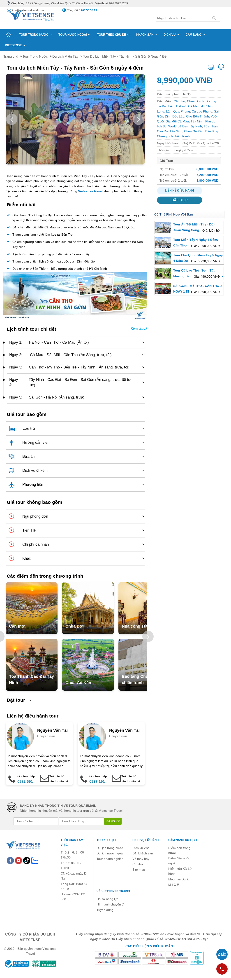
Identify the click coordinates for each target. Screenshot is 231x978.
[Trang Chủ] (31, 14)
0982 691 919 (25, 784)
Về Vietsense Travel (114, 891)
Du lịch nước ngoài (110, 853)
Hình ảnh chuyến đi (110, 904)
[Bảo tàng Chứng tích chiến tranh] (144, 665)
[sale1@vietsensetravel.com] (114, 776)
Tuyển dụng (105, 910)
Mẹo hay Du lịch (179, 879)
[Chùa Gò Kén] (88, 665)
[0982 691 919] (10, 776)
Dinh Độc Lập (174, 116)
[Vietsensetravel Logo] (22, 844)
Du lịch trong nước (110, 848)
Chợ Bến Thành (197, 116)
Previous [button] (11, 119)
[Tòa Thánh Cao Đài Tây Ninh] (32, 665)
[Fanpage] (10, 860)
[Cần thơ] (32, 608)
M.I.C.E (173, 885)
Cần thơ (17, 626)
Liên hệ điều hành (179, 190)
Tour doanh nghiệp (110, 859)
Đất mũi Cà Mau (187, 106)
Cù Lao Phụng (202, 111)
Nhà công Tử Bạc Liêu (143, 626)
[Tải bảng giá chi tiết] (221, 66)
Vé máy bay (140, 859)
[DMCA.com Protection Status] (197, 957)
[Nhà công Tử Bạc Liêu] (144, 608)
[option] (32, 608)
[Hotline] (222, 969)
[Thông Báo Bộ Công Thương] (16, 963)
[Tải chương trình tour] (211, 66)
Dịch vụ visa (141, 848)
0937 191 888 (97, 784)
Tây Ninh (197, 121)
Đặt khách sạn (142, 853)
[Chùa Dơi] (88, 608)
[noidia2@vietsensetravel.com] (42, 776)
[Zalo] (34, 860)
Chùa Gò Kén (78, 682)
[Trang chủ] (8, 34)
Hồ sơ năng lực (107, 899)
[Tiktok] (26, 860)
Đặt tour (179, 200)
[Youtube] (18, 860)
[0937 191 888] (82, 776)
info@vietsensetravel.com (28, 10)
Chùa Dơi (74, 626)
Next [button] (138, 119)
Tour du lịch (107, 840)
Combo (137, 864)
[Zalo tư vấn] (222, 954)
